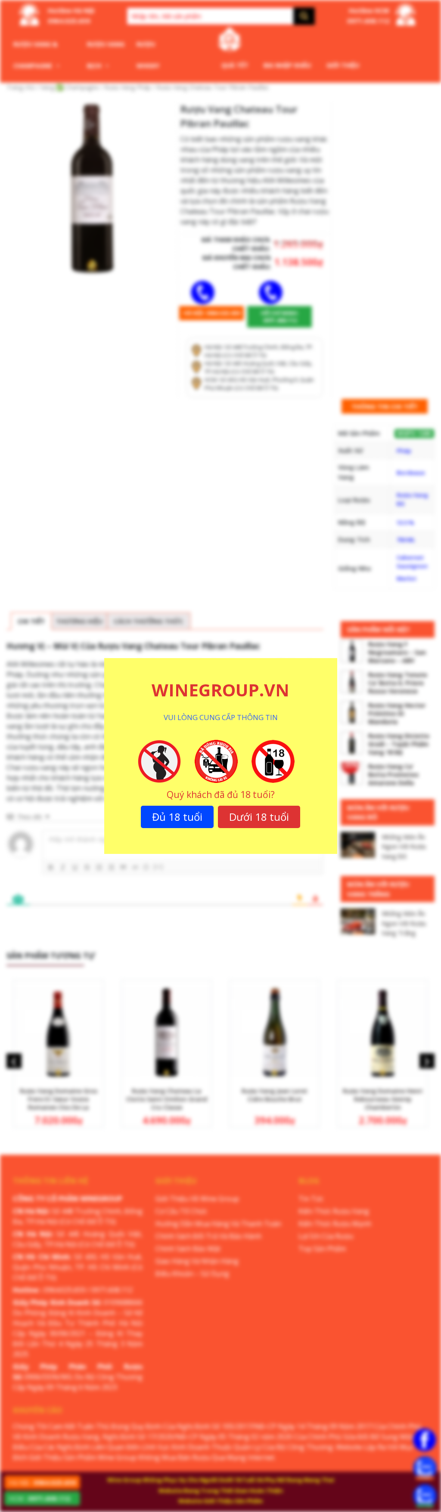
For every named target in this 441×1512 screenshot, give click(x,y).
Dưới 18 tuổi (259, 817)
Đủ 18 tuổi (177, 817)
